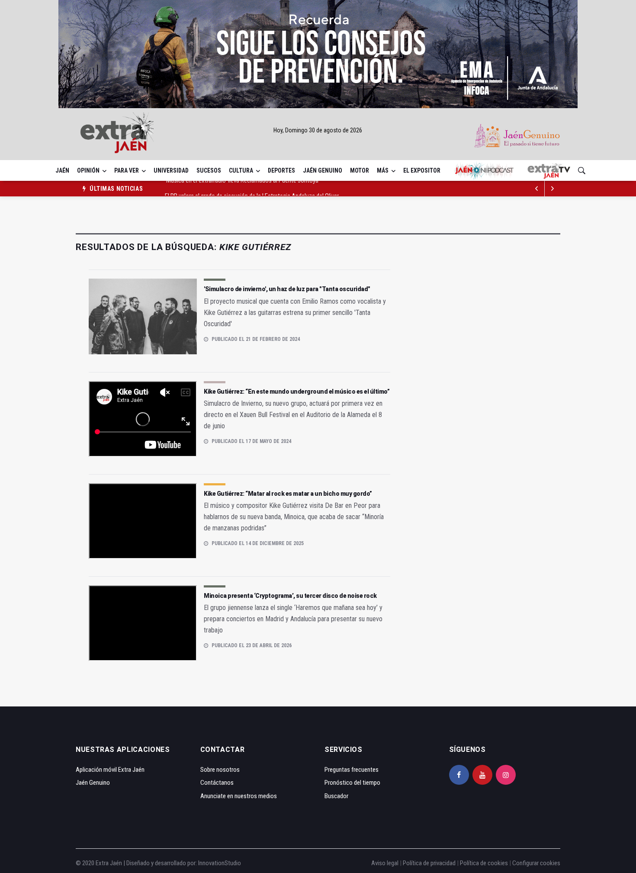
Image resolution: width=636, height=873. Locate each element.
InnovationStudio (219, 863)
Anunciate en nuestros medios (238, 796)
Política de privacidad (429, 863)
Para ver (126, 170)
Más (383, 170)
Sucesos (208, 170)
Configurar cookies (536, 863)
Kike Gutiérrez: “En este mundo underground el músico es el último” (296, 391)
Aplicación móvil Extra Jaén (110, 770)
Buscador (336, 796)
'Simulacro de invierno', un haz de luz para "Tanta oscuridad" (287, 289)
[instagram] (506, 775)
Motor (359, 170)
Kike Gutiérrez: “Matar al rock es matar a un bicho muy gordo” (288, 493)
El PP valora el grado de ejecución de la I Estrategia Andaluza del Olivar (252, 189)
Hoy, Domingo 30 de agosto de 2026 (317, 130)
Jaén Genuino (322, 170)
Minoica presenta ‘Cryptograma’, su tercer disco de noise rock (290, 595)
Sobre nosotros (220, 770)
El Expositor (421, 170)
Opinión (88, 170)
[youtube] (482, 775)
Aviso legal (384, 863)
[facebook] (459, 775)
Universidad (171, 170)
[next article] (537, 188)
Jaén (62, 170)
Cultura (241, 170)
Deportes (281, 170)
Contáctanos (217, 782)
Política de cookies (484, 863)
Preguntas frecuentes (351, 770)
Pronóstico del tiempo (352, 782)
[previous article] (552, 188)
